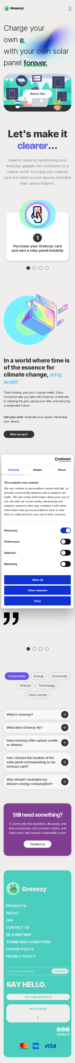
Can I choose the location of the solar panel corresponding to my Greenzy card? (31, 762)
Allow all (37, 579)
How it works (37, 695)
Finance (25, 685)
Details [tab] (37, 469)
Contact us (37, 844)
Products (16, 906)
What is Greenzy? (20, 714)
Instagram (38, 1009)
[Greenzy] (14, 8)
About (12, 913)
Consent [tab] (13, 469)
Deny (37, 600)
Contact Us (17, 927)
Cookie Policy (20, 949)
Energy (39, 676)
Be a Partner (18, 935)
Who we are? (19, 434)
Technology (47, 685)
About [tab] (62, 469)
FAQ (9, 920)
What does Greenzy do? (24, 727)
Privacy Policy (21, 956)
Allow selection (37, 590)
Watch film (37, 94)
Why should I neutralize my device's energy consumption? (30, 782)
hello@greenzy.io (38, 997)
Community (59, 676)
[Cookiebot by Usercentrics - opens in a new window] (55, 459)
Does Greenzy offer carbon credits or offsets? (32, 743)
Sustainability (17, 676)
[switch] (65, 541)
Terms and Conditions (28, 942)
